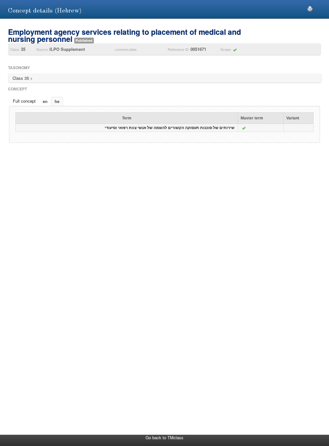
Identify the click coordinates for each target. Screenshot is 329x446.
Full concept (24, 101)
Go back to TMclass (164, 437)
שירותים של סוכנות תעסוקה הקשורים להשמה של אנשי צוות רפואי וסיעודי (170, 127)
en (45, 101)
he (57, 101)
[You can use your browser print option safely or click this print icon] (310, 8)
